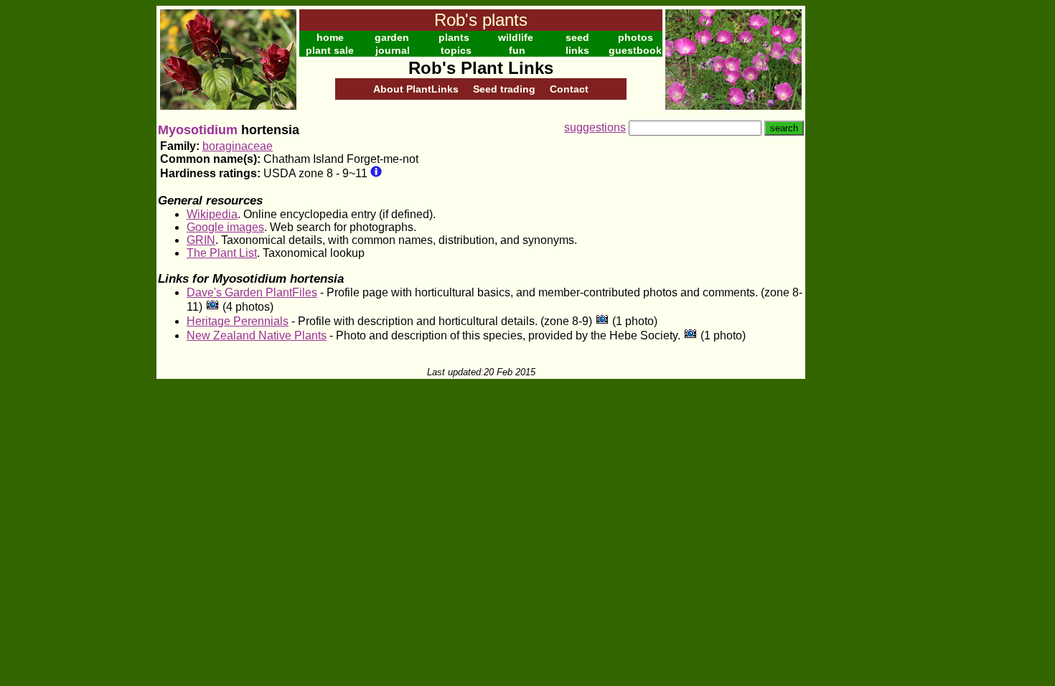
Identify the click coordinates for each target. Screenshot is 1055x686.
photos (635, 37)
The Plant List (222, 253)
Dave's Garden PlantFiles (252, 292)
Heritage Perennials (238, 321)
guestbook (635, 50)
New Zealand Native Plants (257, 335)
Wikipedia (212, 214)
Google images (225, 227)
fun (517, 50)
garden (392, 37)
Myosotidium (198, 130)
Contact (569, 89)
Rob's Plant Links (480, 67)
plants (454, 37)
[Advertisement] (852, 221)
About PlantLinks (416, 89)
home (330, 37)
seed (577, 37)
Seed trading (504, 89)
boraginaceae (237, 146)
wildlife (515, 37)
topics (456, 50)
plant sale (330, 50)
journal (392, 50)
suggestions (595, 127)
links (577, 50)
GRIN (201, 240)
